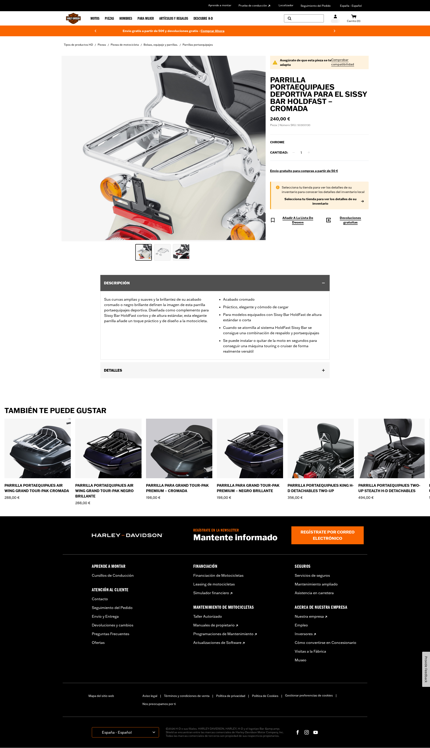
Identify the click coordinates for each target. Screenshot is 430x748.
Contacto (100, 599)
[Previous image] (70, 148)
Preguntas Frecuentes (110, 634)
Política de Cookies (265, 696)
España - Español (351, 5)
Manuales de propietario (214, 625)
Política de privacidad (230, 696)
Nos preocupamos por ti (159, 704)
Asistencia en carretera (314, 593)
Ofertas (98, 642)
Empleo (301, 625)
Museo (300, 660)
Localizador (286, 5)
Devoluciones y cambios (112, 625)
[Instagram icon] (306, 732)
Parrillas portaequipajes (198, 44)
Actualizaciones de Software (217, 642)
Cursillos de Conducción (113, 575)
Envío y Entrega (105, 616)
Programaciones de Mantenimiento (223, 634)
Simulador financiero (211, 593)
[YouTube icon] (315, 732)
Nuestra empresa (309, 616)
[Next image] (256, 148)
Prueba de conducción (253, 5)
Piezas (102, 44)
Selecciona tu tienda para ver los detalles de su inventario (320, 201)
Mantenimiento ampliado (316, 584)
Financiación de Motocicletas (218, 575)
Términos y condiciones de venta (186, 696)
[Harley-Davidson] (139, 535)
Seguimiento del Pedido (316, 5)
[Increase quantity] (309, 152)
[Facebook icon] (297, 732)
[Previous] (95, 31)
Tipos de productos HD (78, 44)
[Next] (334, 31)
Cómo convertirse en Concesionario (325, 642)
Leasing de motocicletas (214, 584)
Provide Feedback (426, 669)
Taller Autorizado (207, 616)
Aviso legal (149, 696)
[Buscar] (304, 18)
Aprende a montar (219, 5)
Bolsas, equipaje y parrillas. (161, 44)
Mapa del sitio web (101, 696)
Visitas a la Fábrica (310, 651)
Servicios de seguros (312, 575)
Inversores (304, 634)
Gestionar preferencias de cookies (309, 695)
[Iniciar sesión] (335, 18)
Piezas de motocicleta (125, 44)
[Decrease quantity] (293, 152)
